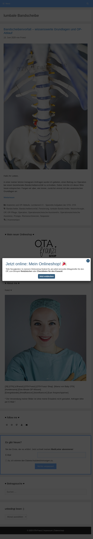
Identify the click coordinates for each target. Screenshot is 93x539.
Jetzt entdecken (46, 276)
